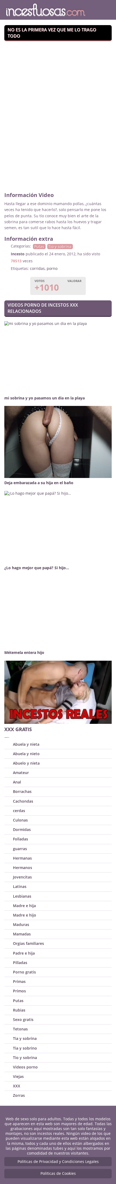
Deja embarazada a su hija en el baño (38, 482)
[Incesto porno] (49, 10)
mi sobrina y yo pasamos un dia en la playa (44, 398)
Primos (19, 990)
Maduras (21, 924)
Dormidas (22, 829)
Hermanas (22, 858)
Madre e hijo (24, 915)
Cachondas (23, 801)
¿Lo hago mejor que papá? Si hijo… (36, 567)
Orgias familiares (28, 943)
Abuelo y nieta (26, 763)
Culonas (20, 820)
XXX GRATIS (18, 729)
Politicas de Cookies (58, 1173)
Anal (17, 782)
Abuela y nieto (26, 753)
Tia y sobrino (25, 1048)
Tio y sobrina (59, 246)
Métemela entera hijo (24, 652)
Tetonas (20, 1029)
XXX (16, 1085)
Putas (39, 246)
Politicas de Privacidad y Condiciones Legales (58, 1161)
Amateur (21, 772)
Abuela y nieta (26, 744)
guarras (20, 848)
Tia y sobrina (25, 1038)
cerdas (19, 810)
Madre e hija (24, 905)
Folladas (20, 839)
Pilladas (20, 962)
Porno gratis (24, 972)
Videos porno (25, 1067)
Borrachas (22, 791)
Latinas (19, 886)
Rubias (19, 1010)
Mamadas (22, 934)
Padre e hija (24, 953)
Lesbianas (22, 896)
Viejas (18, 1076)
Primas (19, 981)
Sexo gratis (23, 1019)
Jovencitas (22, 877)
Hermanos (22, 867)
